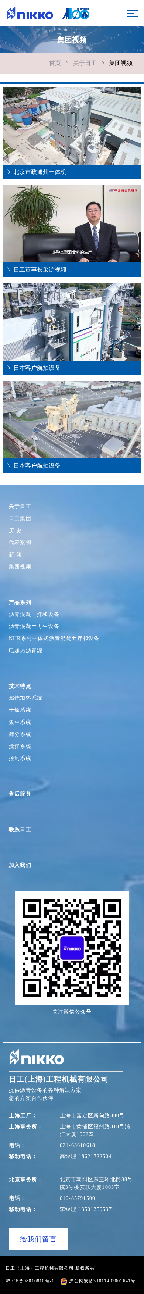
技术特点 (20, 686)
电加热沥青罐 (25, 650)
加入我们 (20, 865)
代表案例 (20, 542)
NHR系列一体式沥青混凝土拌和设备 (60, 638)
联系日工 (20, 829)
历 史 (15, 530)
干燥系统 (20, 710)
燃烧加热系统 (25, 698)
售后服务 (20, 794)
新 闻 (15, 554)
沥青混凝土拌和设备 (34, 614)
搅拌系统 (20, 746)
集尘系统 (20, 722)
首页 (55, 63)
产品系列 (20, 602)
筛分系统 (20, 734)
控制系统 (20, 758)
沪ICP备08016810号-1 (30, 1280)
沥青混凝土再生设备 (34, 626)
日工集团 (20, 518)
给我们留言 (38, 1239)
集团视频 (121, 63)
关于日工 (85, 63)
